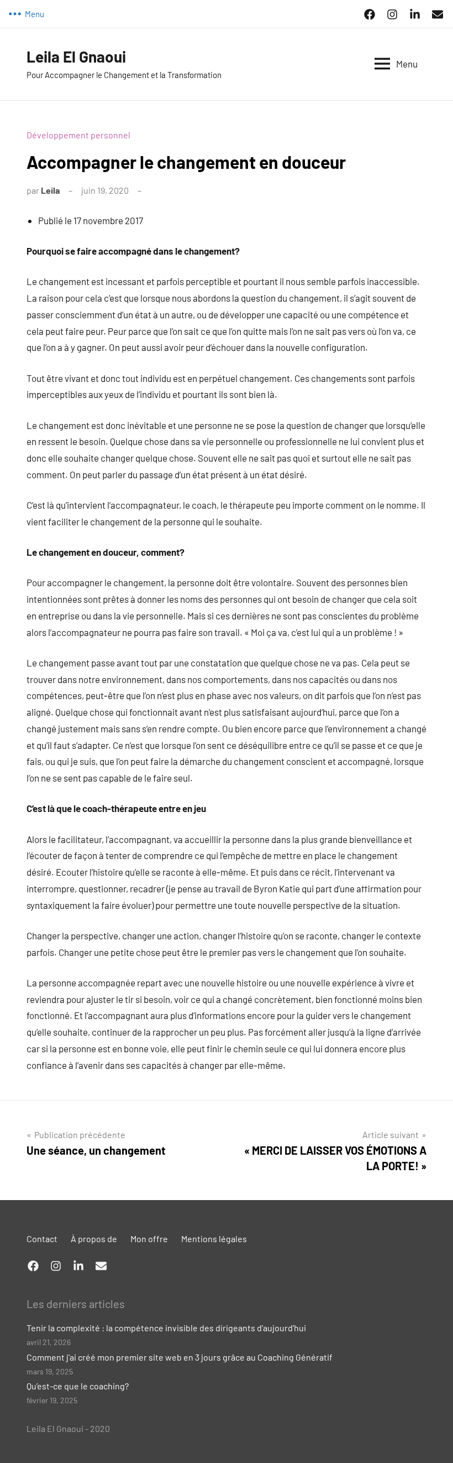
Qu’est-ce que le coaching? (78, 1386)
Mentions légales (214, 1238)
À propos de (94, 1238)
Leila (50, 190)
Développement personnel (78, 135)
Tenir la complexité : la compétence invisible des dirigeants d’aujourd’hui (166, 1327)
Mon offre (149, 1238)
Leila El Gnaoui (76, 56)
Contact (42, 1238)
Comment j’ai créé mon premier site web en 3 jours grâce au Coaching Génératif (180, 1357)
